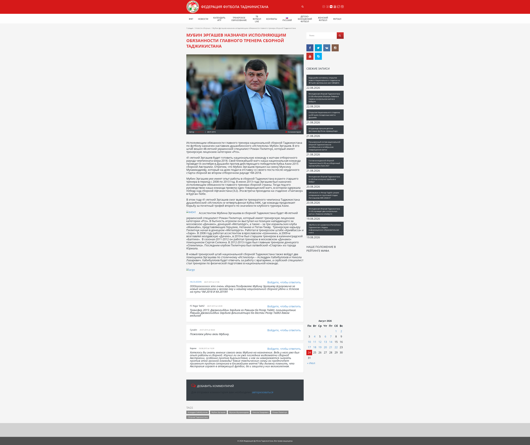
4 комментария (294, 132)
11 (314, 342)
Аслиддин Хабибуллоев (198, 412)
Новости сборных (202, 28)
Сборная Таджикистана (198, 417)
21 (330, 347)
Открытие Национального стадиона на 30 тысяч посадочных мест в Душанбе (324, 115)
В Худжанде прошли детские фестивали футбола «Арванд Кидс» (323, 129)
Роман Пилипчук (279, 412)
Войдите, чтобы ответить (284, 282)
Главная (189, 28)
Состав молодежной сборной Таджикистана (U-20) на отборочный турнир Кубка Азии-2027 (324, 163)
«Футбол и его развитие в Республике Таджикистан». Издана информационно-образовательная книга (325, 229)
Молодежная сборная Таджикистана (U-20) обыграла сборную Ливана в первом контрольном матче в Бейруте (324, 98)
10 (309, 342)
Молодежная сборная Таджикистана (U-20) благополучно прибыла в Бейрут (324, 179)
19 (319, 347)
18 (314, 347)
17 (309, 347)
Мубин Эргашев (218, 412)
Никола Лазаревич (260, 412)
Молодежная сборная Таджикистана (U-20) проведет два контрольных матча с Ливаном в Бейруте (324, 211)
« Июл (311, 363)
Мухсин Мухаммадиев (239, 412)
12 (319, 342)
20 (325, 347)
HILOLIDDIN (196, 281)
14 (330, 342)
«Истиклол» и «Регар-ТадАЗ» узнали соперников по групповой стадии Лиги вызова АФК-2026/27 (324, 195)
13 (325, 342)
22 (336, 347)
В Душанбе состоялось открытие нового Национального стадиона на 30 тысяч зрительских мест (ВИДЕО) (324, 80)
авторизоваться (262, 392)
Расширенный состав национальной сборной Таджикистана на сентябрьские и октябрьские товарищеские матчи (324, 146)
